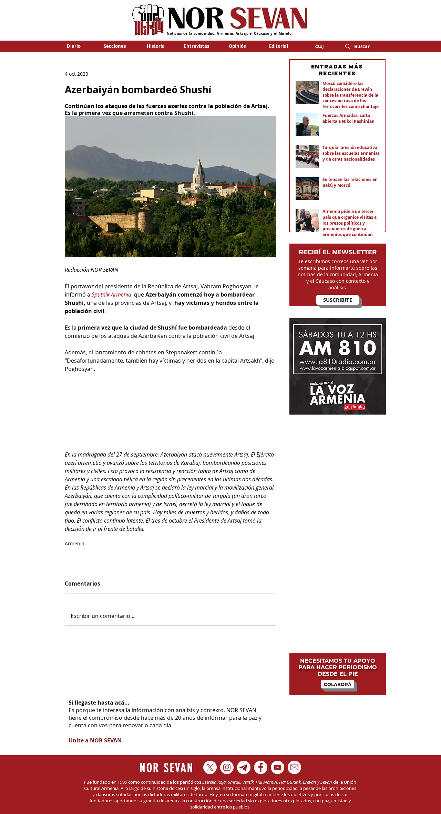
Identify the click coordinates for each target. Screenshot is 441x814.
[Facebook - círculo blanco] (260, 767)
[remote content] (170, 415)
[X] (210, 767)
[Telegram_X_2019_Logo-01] (243, 767)
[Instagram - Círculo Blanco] (227, 767)
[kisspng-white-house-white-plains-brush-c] (294, 767)
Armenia (74, 543)
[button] (114, 46)
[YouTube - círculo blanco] (277, 767)
